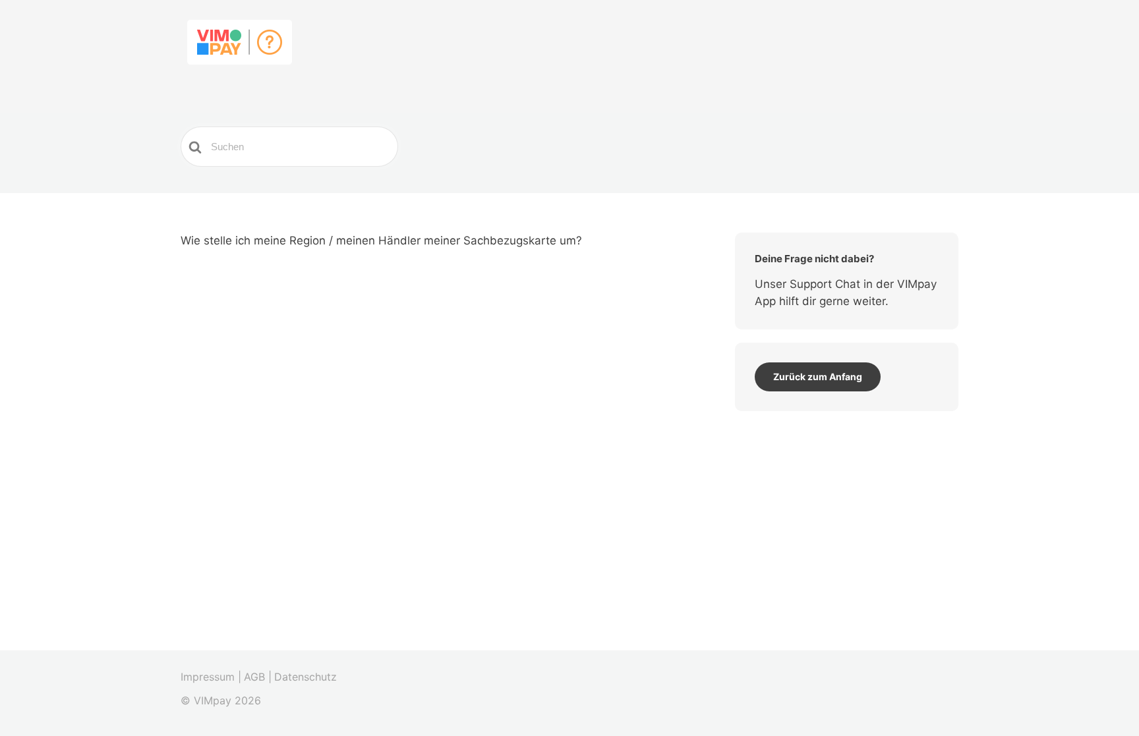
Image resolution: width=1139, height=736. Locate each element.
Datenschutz (305, 676)
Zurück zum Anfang (817, 376)
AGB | (258, 676)
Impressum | (211, 676)
